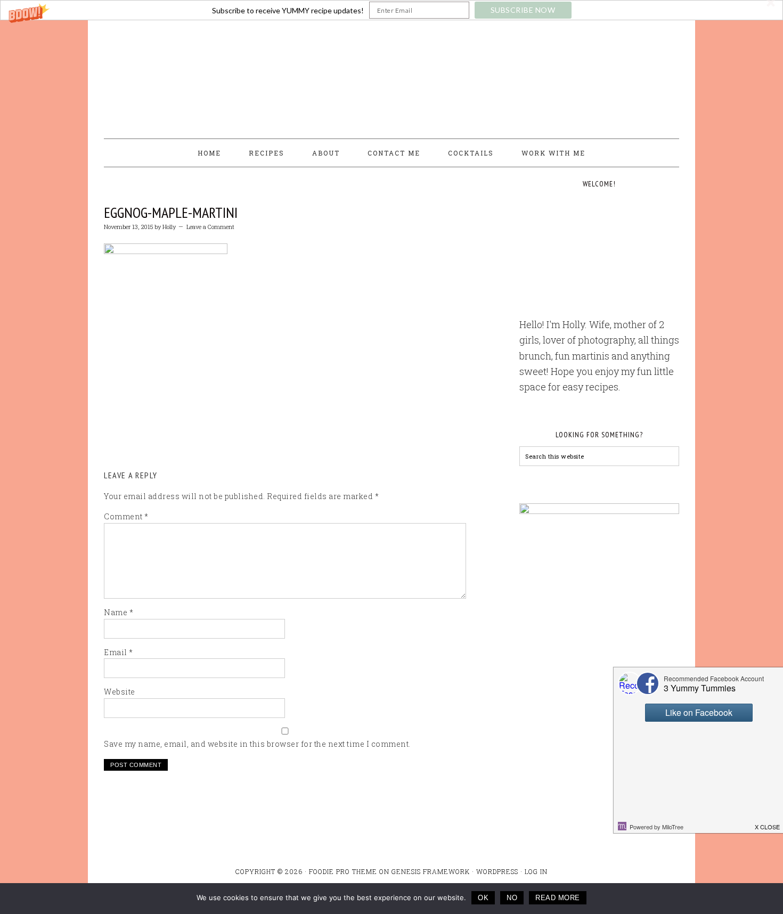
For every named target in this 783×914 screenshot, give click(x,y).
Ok (483, 898)
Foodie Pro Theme (343, 871)
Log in (536, 871)
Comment (126, 516)
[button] (391, 10)
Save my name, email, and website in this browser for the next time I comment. (257, 744)
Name (118, 612)
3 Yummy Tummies (391, 74)
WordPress (497, 871)
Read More (557, 898)
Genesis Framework (430, 871)
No (512, 898)
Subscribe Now (523, 9)
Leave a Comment (210, 227)
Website (119, 692)
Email (118, 652)
